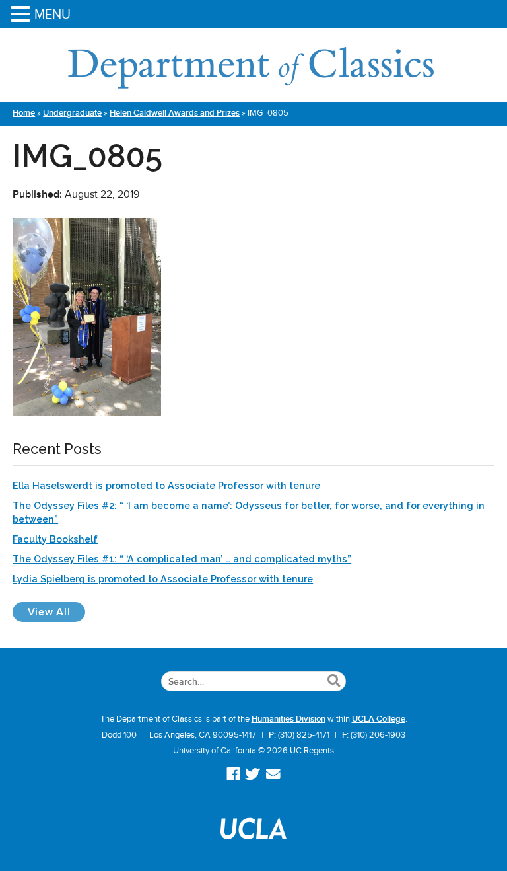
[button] (22, 15)
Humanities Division (288, 719)
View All (56, 611)
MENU (52, 14)
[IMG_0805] (87, 413)
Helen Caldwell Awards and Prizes (175, 113)
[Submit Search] (333, 681)
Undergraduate (72, 113)
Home (24, 113)
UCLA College (378, 719)
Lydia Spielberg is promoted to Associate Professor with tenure (163, 578)
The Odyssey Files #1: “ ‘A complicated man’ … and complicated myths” (182, 558)
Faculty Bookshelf (55, 539)
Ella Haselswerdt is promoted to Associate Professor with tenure (166, 485)
